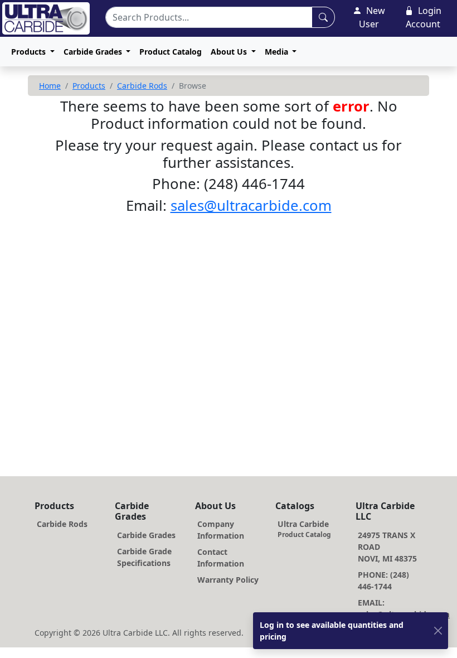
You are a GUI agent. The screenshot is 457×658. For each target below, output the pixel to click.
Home (50, 85)
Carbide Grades (146, 535)
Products (88, 85)
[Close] (438, 631)
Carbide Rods (142, 85)
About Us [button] (230, 51)
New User (372, 17)
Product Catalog (170, 51)
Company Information (220, 530)
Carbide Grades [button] (94, 51)
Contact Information (220, 557)
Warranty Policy (228, 579)
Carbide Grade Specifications (144, 557)
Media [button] (277, 51)
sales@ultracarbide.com (251, 205)
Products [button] (29, 51)
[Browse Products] (323, 17)
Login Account (423, 17)
